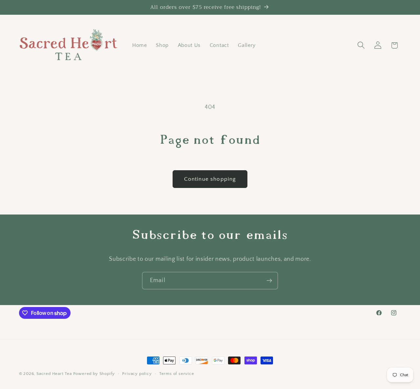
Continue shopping (210, 179)
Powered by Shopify (94, 373)
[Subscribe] (269, 281)
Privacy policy (137, 373)
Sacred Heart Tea (54, 373)
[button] (361, 45)
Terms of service (176, 373)
